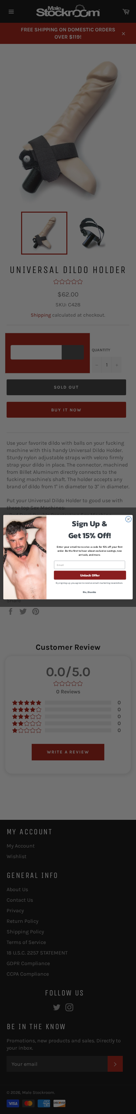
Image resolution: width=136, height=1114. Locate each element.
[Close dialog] (128, 519)
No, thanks (89, 592)
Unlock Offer (90, 575)
